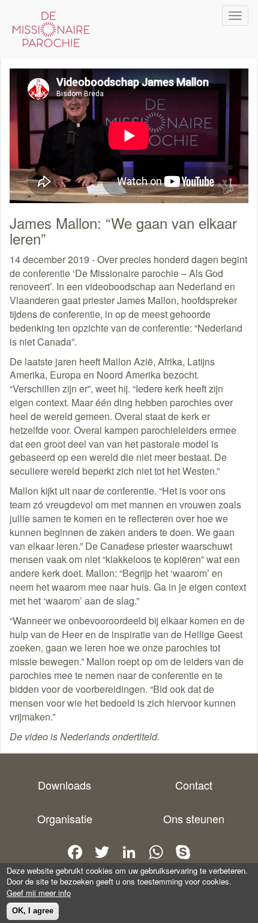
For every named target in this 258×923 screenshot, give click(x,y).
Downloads (64, 785)
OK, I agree (32, 910)
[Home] (48, 29)
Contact (193, 785)
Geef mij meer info (39, 893)
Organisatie (64, 818)
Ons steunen (193, 818)
